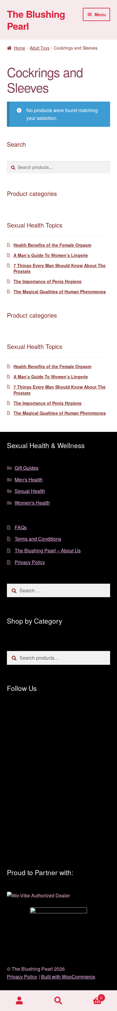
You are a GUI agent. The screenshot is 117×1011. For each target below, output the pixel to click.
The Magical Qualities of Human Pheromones (60, 292)
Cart (90, 995)
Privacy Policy (30, 562)
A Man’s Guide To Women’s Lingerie (51, 255)
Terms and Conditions (38, 538)
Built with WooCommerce (68, 976)
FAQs (21, 527)
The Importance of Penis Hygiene (48, 281)
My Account (19, 1001)
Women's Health (32, 502)
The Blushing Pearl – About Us (48, 550)
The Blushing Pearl (36, 20)
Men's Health (29, 479)
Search (58, 1001)
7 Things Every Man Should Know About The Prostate (60, 268)
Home (19, 48)
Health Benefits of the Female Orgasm (52, 245)
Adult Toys (40, 48)
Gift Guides (26, 467)
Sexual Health (30, 490)
